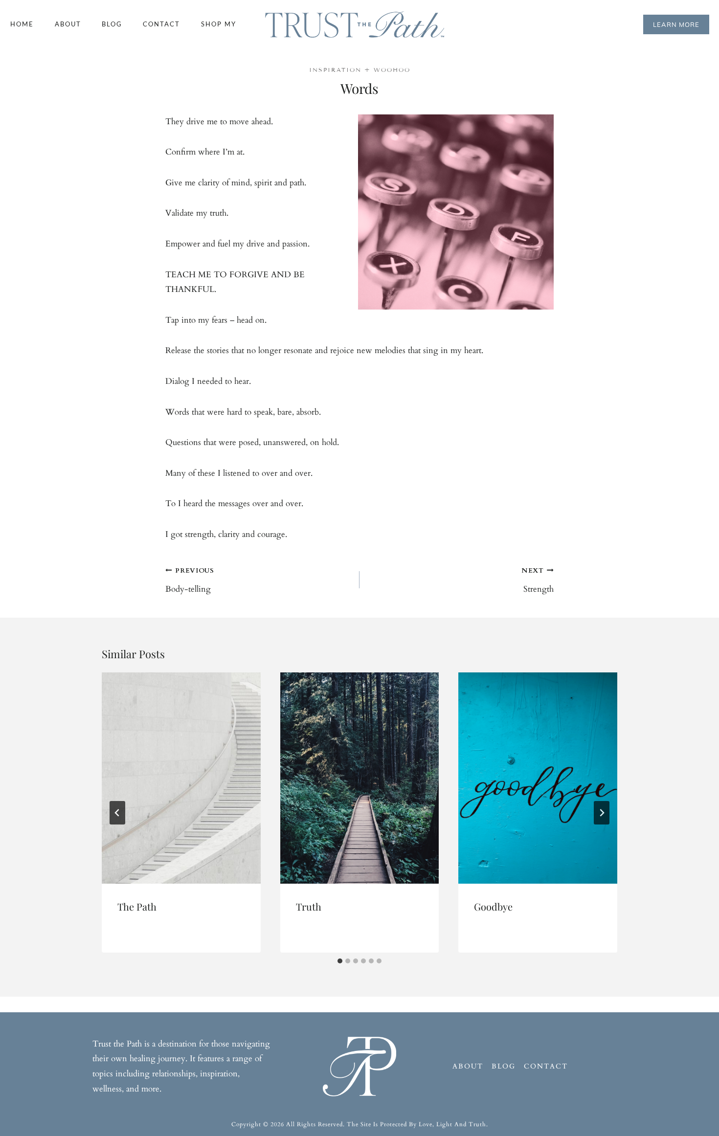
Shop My (218, 24)
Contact (161, 24)
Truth (308, 906)
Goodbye (493, 906)
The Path (137, 906)
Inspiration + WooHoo (359, 69)
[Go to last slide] (117, 812)
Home (22, 24)
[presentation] (181, 778)
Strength (537, 580)
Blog (112, 24)
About (68, 24)
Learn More (676, 24)
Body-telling (189, 580)
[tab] (339, 960)
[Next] (601, 812)
